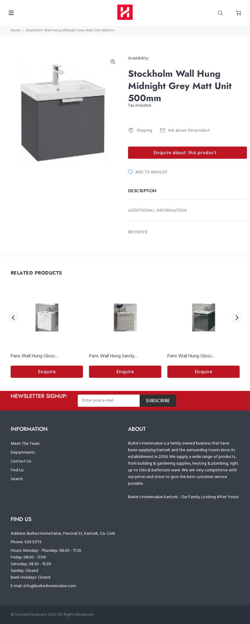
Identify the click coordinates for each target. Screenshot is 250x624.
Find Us (17, 470)
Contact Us (21, 461)
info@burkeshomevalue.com (49, 586)
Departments (23, 452)
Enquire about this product (185, 153)
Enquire (47, 372)
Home (15, 30)
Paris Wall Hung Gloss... (34, 356)
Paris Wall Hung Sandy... (113, 356)
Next (236, 317)
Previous (13, 317)
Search (17, 479)
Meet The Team (25, 443)
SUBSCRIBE (158, 401)
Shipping (144, 130)
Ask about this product (189, 130)
